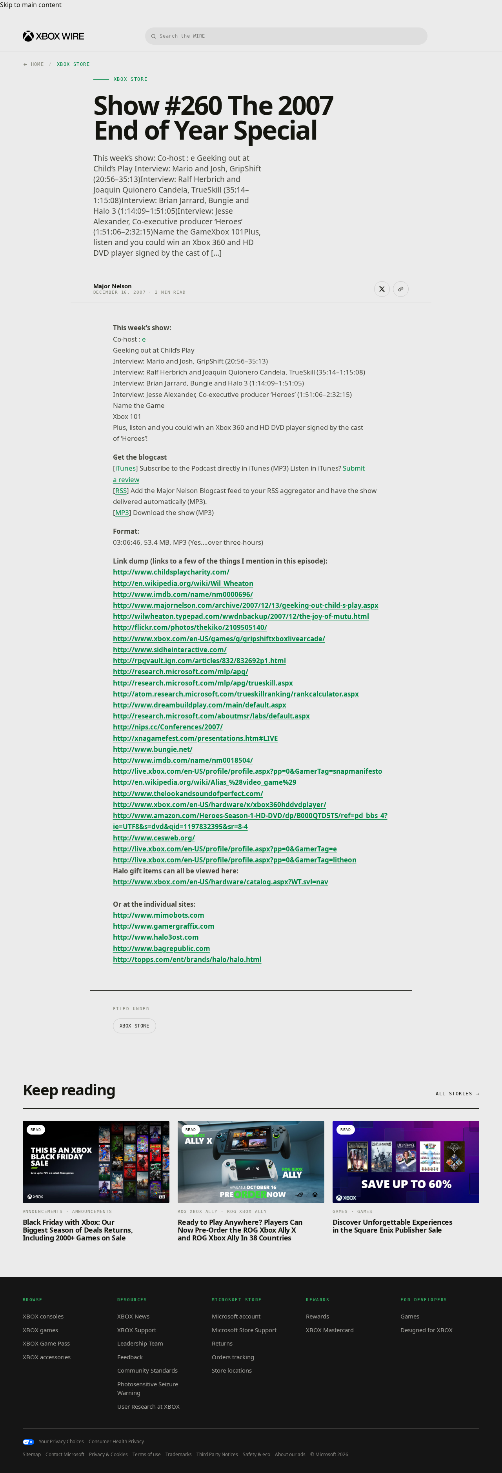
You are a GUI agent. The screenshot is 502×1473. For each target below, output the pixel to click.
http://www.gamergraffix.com (164, 926)
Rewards (317, 1316)
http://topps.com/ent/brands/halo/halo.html (187, 959)
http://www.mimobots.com (158, 915)
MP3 (122, 512)
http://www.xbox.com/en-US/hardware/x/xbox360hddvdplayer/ (219, 804)
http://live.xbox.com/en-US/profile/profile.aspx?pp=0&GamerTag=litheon (234, 859)
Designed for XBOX (426, 1330)
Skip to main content (31, 4)
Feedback (130, 1357)
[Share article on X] (382, 289)
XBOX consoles (43, 1316)
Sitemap (32, 1454)
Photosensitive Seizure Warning (147, 1388)
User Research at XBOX (148, 1406)
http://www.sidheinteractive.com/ (170, 649)
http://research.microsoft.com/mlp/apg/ (180, 671)
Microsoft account (236, 1316)
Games (409, 1316)
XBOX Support (136, 1330)
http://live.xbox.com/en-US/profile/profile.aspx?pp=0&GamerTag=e (225, 848)
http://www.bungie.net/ (153, 749)
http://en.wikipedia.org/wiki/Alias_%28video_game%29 (204, 782)
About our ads (290, 1454)
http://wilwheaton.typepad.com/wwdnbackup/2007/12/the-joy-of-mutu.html (241, 616)
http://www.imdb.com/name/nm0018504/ (183, 760)
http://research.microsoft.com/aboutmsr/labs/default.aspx (211, 715)
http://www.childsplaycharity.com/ (171, 571)
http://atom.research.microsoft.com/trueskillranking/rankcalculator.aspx (236, 693)
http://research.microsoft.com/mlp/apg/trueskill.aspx (203, 682)
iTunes (125, 468)
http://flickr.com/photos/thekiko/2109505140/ (190, 627)
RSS (121, 490)
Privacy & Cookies (108, 1454)
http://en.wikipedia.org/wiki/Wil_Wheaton (183, 583)
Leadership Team (140, 1343)
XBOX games (40, 1330)
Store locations (232, 1370)
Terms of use (147, 1454)
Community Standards (147, 1370)
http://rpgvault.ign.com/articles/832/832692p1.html (199, 660)
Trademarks (179, 1454)
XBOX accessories (47, 1357)
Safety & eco (256, 1454)
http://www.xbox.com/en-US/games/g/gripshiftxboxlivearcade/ (219, 638)
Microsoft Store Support (244, 1330)
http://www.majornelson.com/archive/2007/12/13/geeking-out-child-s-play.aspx (245, 605)
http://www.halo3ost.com (156, 937)
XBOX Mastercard (330, 1330)
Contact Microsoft (64, 1454)
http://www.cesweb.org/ (154, 837)
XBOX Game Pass (46, 1343)
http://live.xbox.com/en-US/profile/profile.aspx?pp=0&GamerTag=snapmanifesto (247, 771)
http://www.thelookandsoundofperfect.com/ (188, 793)
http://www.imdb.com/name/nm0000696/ (183, 594)
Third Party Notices (217, 1454)
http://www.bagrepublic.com (161, 948)
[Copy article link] (401, 289)
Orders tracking (233, 1357)
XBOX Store (134, 1026)
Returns (222, 1343)
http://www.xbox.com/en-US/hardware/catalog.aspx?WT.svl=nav (220, 881)
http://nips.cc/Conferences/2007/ (168, 726)
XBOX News (133, 1316)
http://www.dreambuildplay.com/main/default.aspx (199, 704)
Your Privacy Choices (61, 1441)
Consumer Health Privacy (116, 1441)
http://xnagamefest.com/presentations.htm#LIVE (195, 738)
